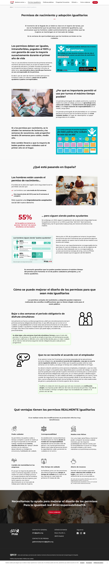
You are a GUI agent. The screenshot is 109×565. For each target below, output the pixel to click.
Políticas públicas (48, 2)
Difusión (74, 2)
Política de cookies (28, 558)
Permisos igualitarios (34, 2)
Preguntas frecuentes (62, 2)
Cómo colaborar (85, 2)
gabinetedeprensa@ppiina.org (42, 542)
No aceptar (89, 562)
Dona (95, 2)
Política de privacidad (16, 558)
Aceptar (82, 562)
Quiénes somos (19, 2)
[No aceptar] (107, 563)
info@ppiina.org (37, 533)
